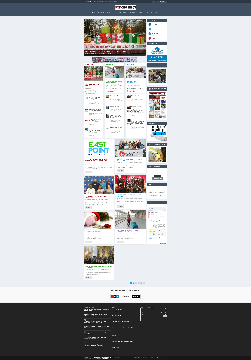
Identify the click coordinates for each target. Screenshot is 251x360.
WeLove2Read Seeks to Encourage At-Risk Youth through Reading (114, 81)
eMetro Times (91, 53)
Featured (96, 103)
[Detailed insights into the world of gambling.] (86, 120)
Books (120, 84)
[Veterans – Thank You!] (107, 107)
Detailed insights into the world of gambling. (95, 120)
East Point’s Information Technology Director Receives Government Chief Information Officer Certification (93, 99)
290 (141, 283)
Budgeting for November (92, 232)
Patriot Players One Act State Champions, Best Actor (136, 97)
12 (165, 314)
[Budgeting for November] (99, 221)
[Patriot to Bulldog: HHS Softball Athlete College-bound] (86, 129)
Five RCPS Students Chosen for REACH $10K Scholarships (95, 110)
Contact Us (149, 12)
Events (140, 12)
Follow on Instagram (158, 178)
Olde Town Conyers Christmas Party (120, 321)
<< (142, 308)
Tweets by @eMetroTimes (154, 187)
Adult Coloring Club (116, 315)
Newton (132, 115)
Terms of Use (152, 357)
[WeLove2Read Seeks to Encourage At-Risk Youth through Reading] (114, 72)
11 (161, 314)
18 (161, 316)
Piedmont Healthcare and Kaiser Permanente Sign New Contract (97, 310)
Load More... (157, 176)
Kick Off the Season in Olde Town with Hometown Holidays (93, 84)
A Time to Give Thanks (117, 309)
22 (150, 318)
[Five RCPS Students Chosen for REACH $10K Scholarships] (86, 110)
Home (93, 12)
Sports (125, 12)
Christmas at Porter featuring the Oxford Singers (123, 327)
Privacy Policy (145, 357)
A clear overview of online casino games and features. (116, 128)
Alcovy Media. (106, 358)
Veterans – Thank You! (115, 106)
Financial (104, 233)
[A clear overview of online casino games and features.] (107, 128)
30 (142, 312)
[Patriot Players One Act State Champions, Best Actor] (129, 96)
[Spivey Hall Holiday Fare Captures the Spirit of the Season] (107, 96)
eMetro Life (111, 85)
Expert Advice (133, 12)
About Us (140, 357)
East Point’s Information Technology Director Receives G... (104, 1)
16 (153, 316)
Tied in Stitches (115, 347)
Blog (156, 12)
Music (119, 100)
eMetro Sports (94, 123)
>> (165, 308)
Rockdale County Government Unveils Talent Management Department (96, 338)
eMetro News (100, 12)
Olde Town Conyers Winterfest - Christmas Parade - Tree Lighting (125, 334)
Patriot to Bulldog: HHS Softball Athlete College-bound (94, 130)
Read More (88, 172)
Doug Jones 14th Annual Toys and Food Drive (122, 341)
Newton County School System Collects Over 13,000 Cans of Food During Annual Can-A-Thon (97, 327)
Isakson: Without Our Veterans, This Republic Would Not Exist (115, 116)
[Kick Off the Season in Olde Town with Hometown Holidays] (93, 73)
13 (142, 316)
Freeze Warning (153, 212)
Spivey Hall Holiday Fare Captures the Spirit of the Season (116, 97)
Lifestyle (109, 12)
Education (118, 12)
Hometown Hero (113, 121)
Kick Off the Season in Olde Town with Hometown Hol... (106, 52)
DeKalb (107, 85)
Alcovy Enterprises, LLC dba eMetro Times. (103, 357)
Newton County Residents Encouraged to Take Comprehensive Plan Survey (96, 315)
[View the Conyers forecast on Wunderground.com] (163, 243)
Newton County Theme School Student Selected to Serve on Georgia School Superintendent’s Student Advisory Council (135, 122)
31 (146, 312)
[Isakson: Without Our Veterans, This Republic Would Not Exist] (107, 116)
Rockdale (107, 53)
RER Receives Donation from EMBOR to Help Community (96, 332)
